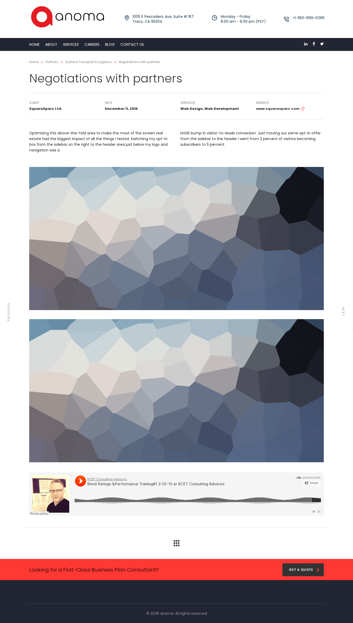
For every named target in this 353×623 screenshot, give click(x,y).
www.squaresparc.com (278, 108)
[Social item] (306, 44)
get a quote (301, 569)
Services (71, 44)
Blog (110, 44)
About (51, 44)
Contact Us (132, 44)
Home (34, 44)
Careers (92, 44)
